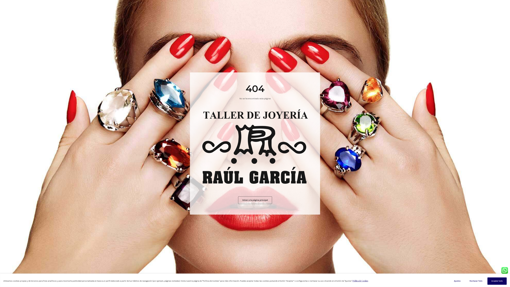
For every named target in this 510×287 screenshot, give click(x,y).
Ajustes (457, 281)
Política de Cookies (360, 281)
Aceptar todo (497, 281)
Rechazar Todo (476, 281)
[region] (255, 280)
